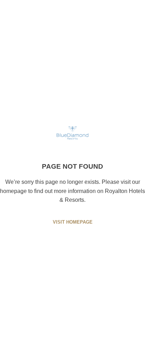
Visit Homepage (73, 222)
